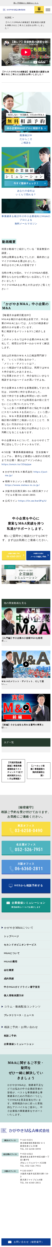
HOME (8, 17)
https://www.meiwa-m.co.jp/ (22, 485)
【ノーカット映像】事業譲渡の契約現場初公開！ (37, 771)
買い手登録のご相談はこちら (26, 3)
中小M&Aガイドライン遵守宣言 (22, 987)
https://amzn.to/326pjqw (17, 464)
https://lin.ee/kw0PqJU (32, 501)
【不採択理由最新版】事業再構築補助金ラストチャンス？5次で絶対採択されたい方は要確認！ (15, 771)
